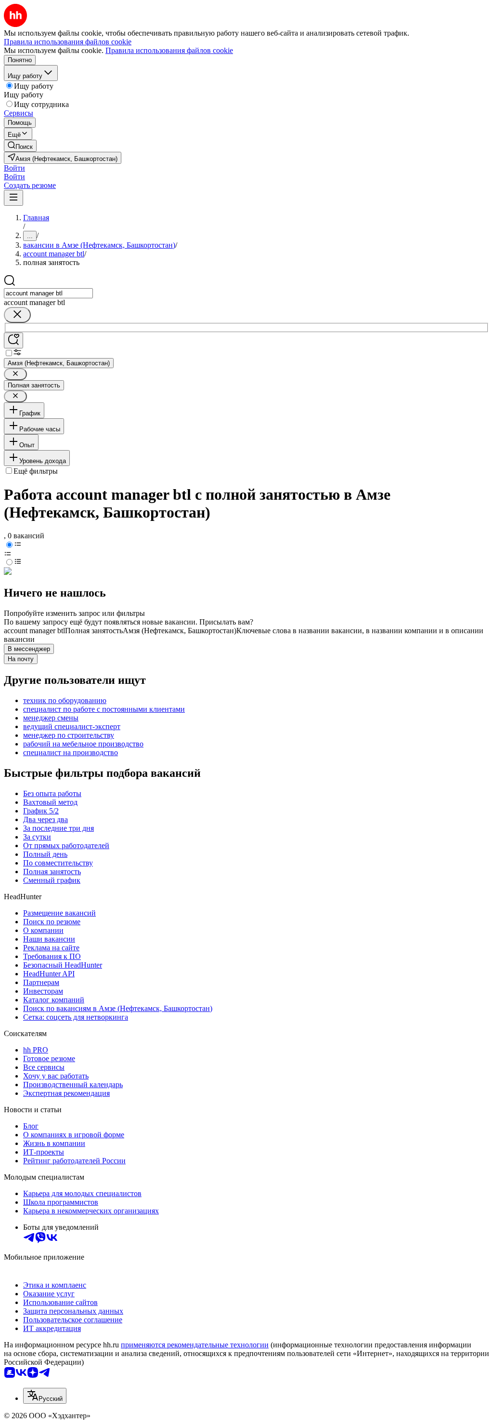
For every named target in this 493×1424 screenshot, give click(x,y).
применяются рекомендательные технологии (195, 1345)
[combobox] (48, 293)
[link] (20, 146)
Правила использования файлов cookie (169, 50)
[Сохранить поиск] (13, 340)
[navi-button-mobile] (13, 198)
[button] (14, 168)
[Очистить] (17, 315)
